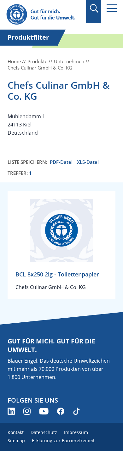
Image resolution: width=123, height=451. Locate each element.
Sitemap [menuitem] (16, 440)
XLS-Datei (88, 162)
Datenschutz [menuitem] (44, 432)
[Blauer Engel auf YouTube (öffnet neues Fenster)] (44, 411)
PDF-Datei (61, 162)
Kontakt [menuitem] (16, 432)
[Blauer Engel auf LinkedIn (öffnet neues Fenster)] (11, 411)
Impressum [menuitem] (76, 432)
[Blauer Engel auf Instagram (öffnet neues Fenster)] (27, 411)
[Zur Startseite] (44, 14)
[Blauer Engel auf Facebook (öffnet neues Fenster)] (60, 411)
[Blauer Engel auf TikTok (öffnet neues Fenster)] (76, 411)
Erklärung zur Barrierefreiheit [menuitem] (63, 440)
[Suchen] (93, 8)
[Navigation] (112, 8)
